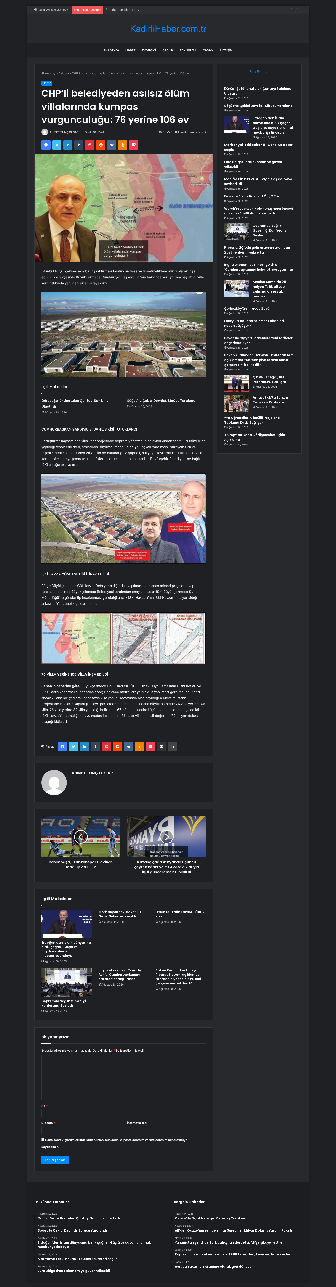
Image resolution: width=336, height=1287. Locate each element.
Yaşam (208, 50)
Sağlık (168, 50)
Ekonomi (149, 50)
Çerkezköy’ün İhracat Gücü (247, 308)
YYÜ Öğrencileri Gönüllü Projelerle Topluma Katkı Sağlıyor (252, 420)
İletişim (226, 50)
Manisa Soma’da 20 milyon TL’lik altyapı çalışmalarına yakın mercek (269, 289)
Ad (44, 1105)
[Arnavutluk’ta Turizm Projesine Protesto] (236, 403)
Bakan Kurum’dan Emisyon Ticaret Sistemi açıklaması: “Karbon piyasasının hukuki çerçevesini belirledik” (178, 977)
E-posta (48, 1123)
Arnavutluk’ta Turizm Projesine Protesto (270, 399)
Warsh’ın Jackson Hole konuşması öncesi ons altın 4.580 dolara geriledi (258, 211)
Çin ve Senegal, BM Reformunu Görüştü (269, 379)
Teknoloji (188, 50)
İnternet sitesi (137, 1123)
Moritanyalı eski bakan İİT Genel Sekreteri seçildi (120, 914)
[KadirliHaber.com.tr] (168, 28)
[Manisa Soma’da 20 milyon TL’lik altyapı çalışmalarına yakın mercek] (236, 288)
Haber (130, 50)
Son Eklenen (259, 71)
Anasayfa (111, 50)
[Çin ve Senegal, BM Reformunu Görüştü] (236, 383)
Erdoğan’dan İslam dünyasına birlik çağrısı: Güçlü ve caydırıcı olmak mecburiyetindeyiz (166, 9)
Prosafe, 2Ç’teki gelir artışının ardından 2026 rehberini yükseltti (257, 250)
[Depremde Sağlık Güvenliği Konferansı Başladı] (66, 982)
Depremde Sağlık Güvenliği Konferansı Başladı (63, 1003)
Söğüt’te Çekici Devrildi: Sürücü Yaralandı (161, 400)
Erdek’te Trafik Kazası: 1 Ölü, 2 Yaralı (180, 914)
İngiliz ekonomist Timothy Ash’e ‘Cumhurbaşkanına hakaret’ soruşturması (120, 974)
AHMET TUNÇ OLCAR (64, 132)
